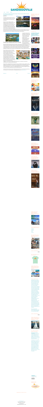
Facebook (32, 229)
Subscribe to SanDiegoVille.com (34, 375)
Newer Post (4, 73)
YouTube (32, 232)
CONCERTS (7, 12)
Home (17, 73)
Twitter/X (32, 230)
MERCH (11, 12)
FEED (4, 12)
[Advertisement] (35, 200)
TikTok (32, 231)
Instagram (32, 228)
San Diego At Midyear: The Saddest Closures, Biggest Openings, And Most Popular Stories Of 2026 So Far (35, 35)
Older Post (29, 73)
